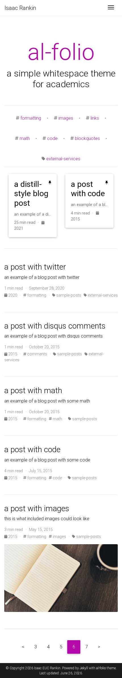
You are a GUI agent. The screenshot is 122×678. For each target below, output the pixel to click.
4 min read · (83, 213)
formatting (30, 118)
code (52, 138)
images (65, 118)
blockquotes (87, 138)
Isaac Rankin (20, 8)
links (95, 118)
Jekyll (84, 668)
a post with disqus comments (55, 326)
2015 (12, 354)
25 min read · (27, 222)
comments (36, 354)
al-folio (101, 668)
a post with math (33, 390)
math (25, 138)
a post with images (36, 508)
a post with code (32, 449)
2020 (12, 295)
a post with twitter (35, 267)
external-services (63, 158)
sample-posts (68, 295)
